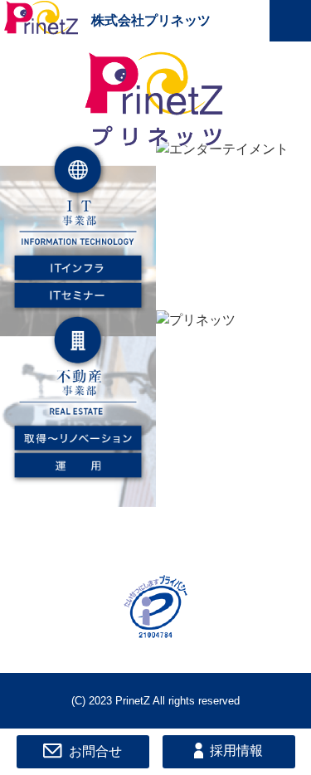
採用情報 (236, 750)
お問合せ (95, 750)
